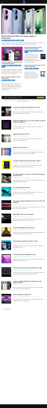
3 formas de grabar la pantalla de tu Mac (24, 254)
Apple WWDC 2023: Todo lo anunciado (23, 214)
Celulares (28, 149)
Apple (20, 109)
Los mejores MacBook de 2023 (21, 187)
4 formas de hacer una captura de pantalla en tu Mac (27, 268)
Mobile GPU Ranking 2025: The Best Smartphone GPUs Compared (33, 48)
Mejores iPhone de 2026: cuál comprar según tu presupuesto (18, 37)
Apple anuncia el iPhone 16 (20, 147)
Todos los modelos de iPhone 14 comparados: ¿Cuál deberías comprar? (27, 281)
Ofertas (21, 204)
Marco (15, 109)
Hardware (28, 124)
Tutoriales (32, 109)
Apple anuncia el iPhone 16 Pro (21, 134)
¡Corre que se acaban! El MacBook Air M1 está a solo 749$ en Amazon (28, 201)
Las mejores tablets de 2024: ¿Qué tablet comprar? (27, 160)
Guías (27, 109)
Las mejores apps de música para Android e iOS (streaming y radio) (11, 62)
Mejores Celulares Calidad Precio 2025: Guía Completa (10, 77)
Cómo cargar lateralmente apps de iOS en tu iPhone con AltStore (34, 65)
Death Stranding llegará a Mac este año (24, 227)
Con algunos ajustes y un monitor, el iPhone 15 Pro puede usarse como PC (29, 174)
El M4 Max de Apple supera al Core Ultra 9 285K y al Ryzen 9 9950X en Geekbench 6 (29, 121)
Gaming (23, 109)
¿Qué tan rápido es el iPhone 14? (22, 294)
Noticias (21, 124)
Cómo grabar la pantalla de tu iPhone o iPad (25, 241)
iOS (27, 136)
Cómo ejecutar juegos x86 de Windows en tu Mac (26, 107)
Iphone (28, 177)
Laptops (33, 204)
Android (24, 162)
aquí (29, 101)
